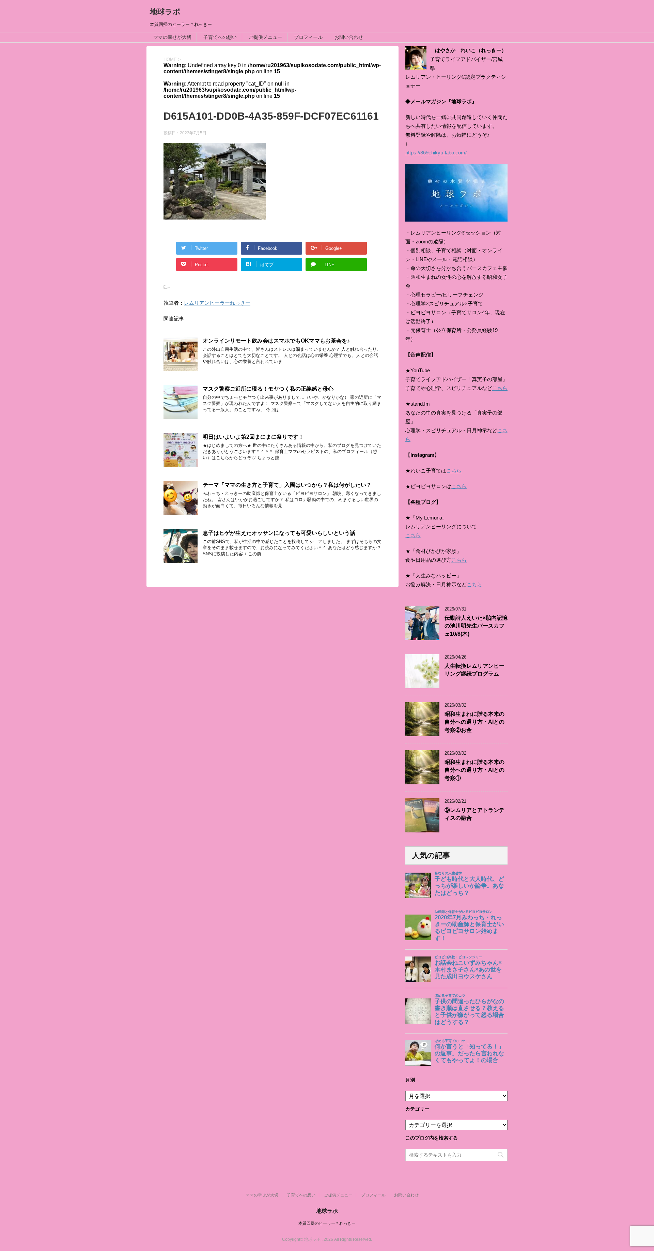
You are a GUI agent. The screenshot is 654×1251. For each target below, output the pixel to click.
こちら (500, 388)
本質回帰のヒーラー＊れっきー (327, 1223)
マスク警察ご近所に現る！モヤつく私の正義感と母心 (268, 389)
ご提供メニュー (265, 37)
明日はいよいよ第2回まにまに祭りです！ (253, 437)
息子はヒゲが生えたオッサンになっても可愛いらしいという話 (279, 533)
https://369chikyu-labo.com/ (436, 152)
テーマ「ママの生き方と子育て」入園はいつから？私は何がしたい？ (287, 485)
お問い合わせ (348, 37)
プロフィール (308, 37)
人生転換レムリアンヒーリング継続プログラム (474, 670)
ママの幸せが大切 (172, 37)
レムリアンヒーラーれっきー (217, 303)
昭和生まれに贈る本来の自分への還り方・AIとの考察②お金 (474, 722)
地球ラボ (165, 11)
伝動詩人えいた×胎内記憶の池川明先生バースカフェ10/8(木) (476, 626)
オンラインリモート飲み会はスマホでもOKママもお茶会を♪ (276, 341)
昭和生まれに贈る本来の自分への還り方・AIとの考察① (474, 770)
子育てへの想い (220, 37)
